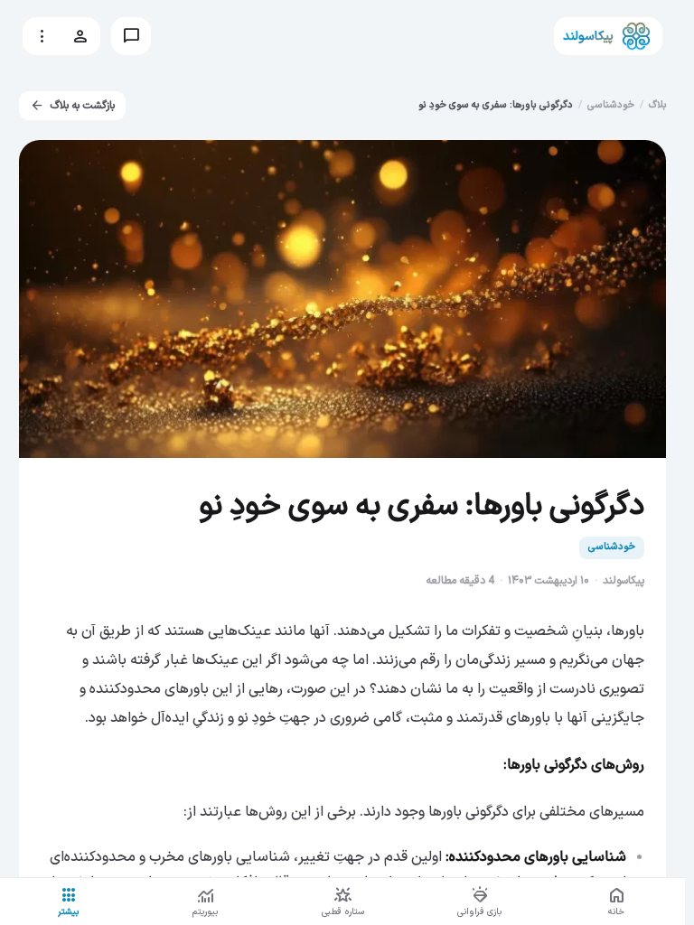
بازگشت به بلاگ (72, 106)
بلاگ (658, 105)
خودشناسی (610, 105)
